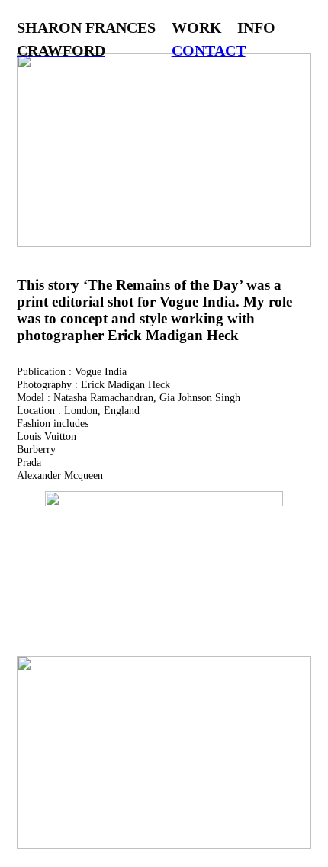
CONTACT (209, 50)
